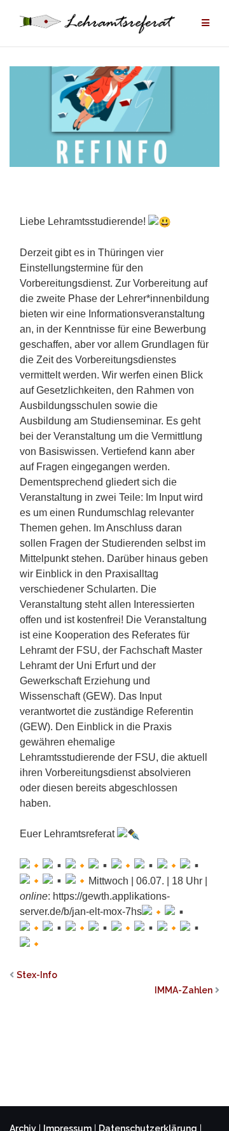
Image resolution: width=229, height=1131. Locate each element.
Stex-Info (37, 975)
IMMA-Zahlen (183, 990)
